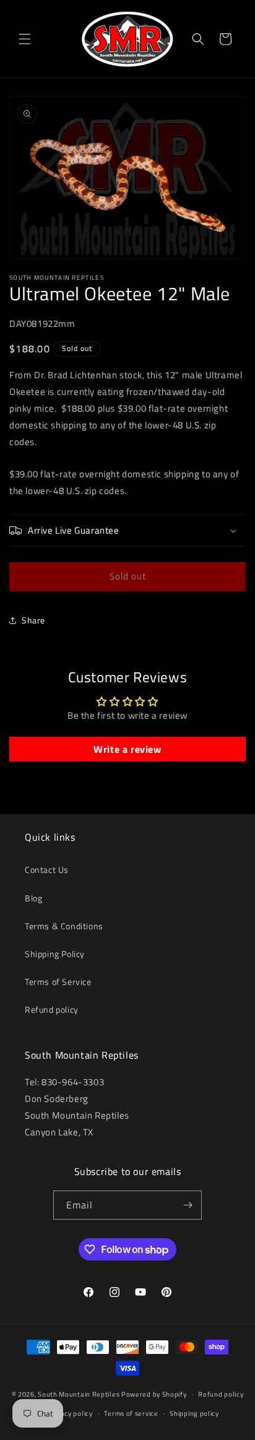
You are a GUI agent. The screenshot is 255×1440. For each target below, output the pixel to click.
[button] (24, 39)
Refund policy (52, 1009)
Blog (33, 897)
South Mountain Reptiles (78, 1394)
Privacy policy (70, 1413)
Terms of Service (58, 981)
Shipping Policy (55, 953)
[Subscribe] (187, 1205)
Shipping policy (194, 1413)
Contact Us (47, 869)
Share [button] (33, 620)
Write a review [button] (127, 749)
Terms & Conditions (64, 925)
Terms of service (131, 1413)
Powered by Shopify (154, 1394)
